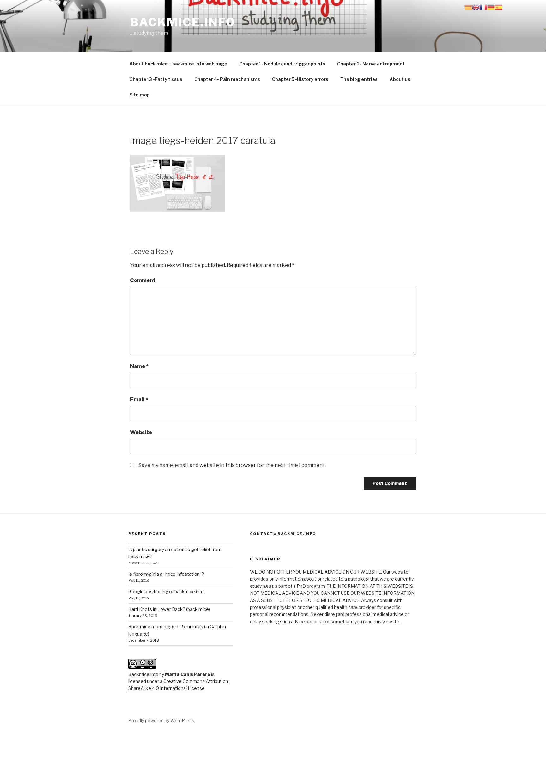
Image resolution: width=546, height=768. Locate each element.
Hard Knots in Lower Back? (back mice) (169, 609)
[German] (491, 7)
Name (139, 366)
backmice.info (182, 22)
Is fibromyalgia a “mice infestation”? (166, 574)
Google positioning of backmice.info (166, 591)
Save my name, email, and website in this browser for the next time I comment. (232, 465)
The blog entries (359, 79)
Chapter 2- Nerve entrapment (371, 63)
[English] (476, 7)
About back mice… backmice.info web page (178, 63)
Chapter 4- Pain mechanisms (227, 79)
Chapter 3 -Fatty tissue (156, 79)
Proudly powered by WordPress (161, 720)
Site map (140, 94)
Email (139, 399)
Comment (142, 280)
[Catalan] (468, 7)
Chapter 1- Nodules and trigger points (282, 63)
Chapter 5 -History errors (300, 79)
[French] (483, 7)
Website (141, 432)
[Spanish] (498, 7)
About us (400, 79)
